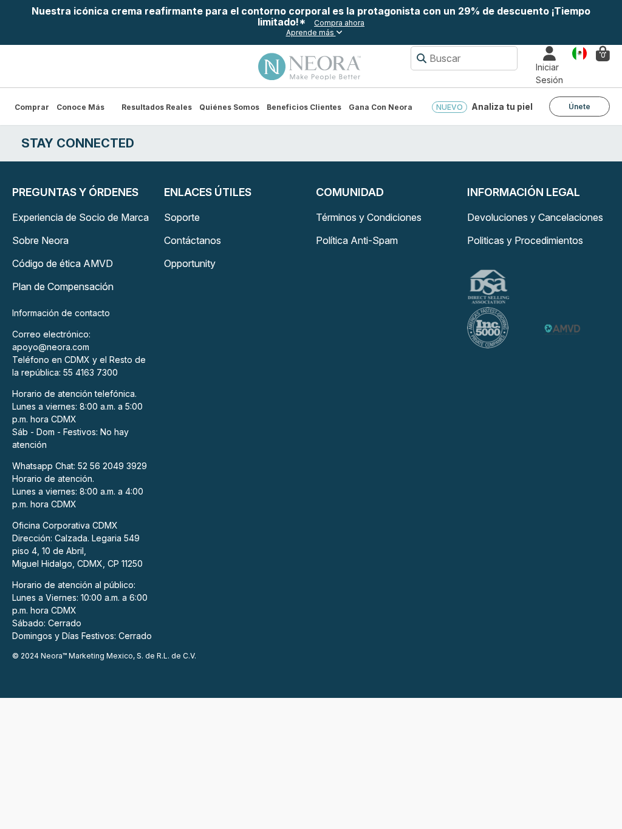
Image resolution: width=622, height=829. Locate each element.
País (579, 52)
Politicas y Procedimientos (525, 240)
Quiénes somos (229, 107)
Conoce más (80, 107)
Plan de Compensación (63, 286)
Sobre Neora (40, 240)
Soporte (182, 217)
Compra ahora (339, 22)
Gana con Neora (380, 107)
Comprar (32, 107)
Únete (579, 106)
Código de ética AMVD (62, 263)
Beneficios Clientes (304, 107)
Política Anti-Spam (357, 240)
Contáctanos (192, 240)
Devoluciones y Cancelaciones (535, 217)
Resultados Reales (156, 107)
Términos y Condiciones (369, 217)
